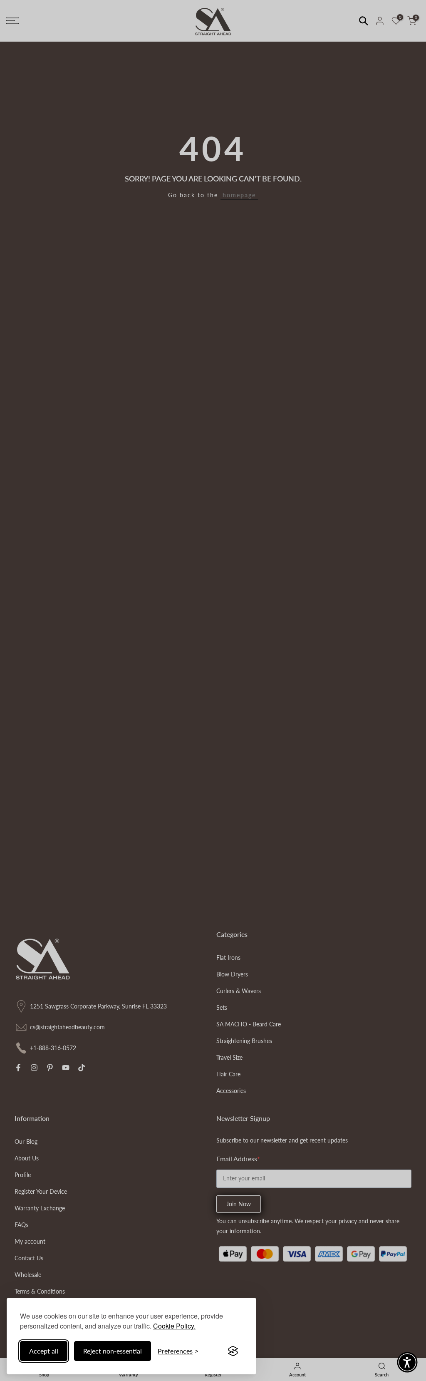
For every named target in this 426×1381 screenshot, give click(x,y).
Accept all (43, 1351)
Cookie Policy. (174, 1326)
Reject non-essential (112, 1351)
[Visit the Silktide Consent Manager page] (233, 1351)
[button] (407, 1362)
